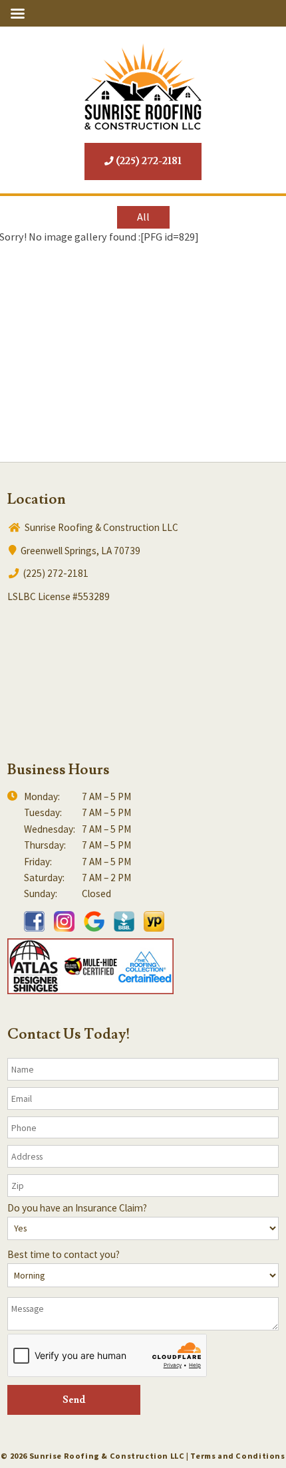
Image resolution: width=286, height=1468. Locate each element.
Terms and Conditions (237, 1456)
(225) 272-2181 (148, 161)
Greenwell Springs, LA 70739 (79, 550)
